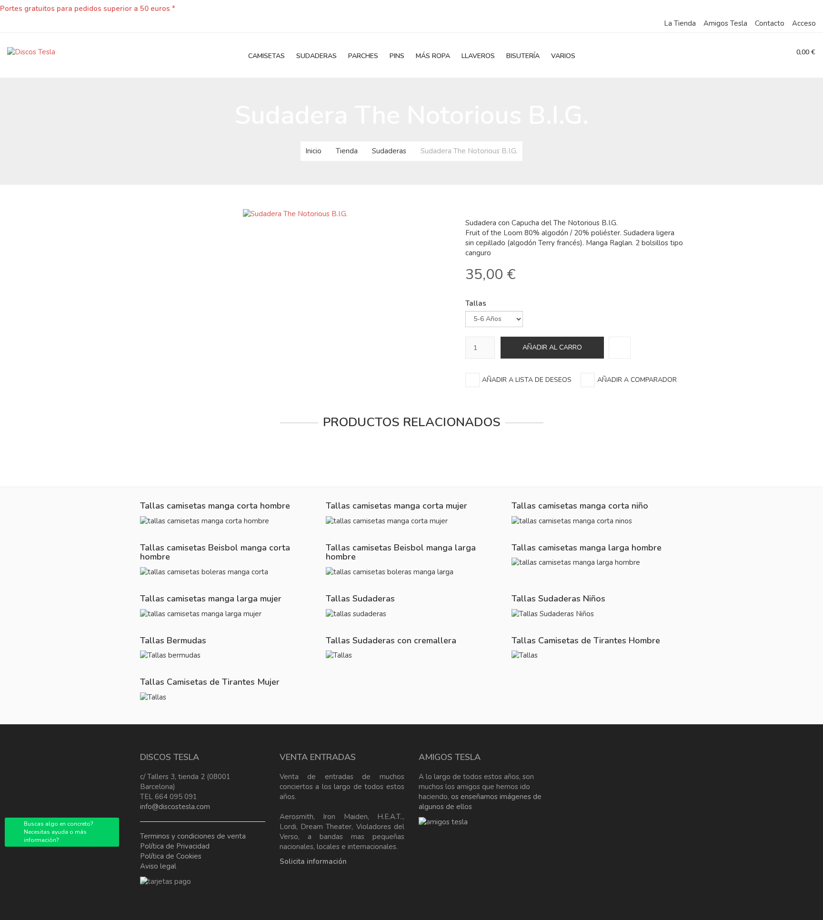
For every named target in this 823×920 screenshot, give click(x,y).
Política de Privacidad (175, 846)
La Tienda (680, 23)
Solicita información (313, 861)
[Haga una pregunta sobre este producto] (620, 348)
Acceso (804, 23)
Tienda (347, 151)
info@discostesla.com (175, 806)
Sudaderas (389, 151)
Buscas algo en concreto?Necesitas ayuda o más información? (58, 832)
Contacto (769, 23)
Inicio (313, 151)
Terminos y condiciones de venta (193, 836)
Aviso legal (158, 866)
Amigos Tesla (725, 23)
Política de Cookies (170, 856)
